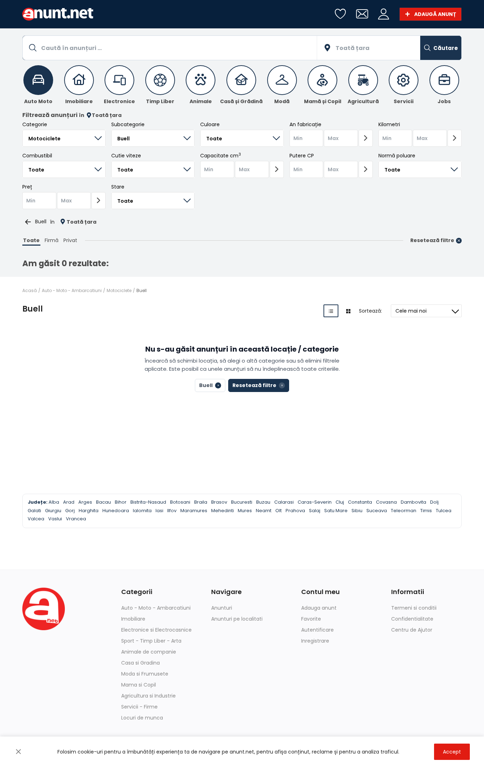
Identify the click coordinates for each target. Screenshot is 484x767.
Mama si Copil (138, 684)
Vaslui (55, 518)
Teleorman (403, 510)
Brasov (219, 502)
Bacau (103, 502)
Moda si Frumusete (144, 673)
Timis (426, 510)
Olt (278, 510)
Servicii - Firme (139, 706)
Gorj (70, 510)
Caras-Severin (315, 502)
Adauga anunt (319, 607)
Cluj (340, 502)
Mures (245, 510)
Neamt (263, 510)
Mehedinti (222, 510)
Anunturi (221, 607)
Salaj (314, 510)
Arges (85, 502)
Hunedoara (115, 510)
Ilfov (171, 510)
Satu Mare (336, 510)
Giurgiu (53, 510)
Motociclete (119, 290)
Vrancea (76, 518)
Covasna (386, 502)
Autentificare (317, 629)
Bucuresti (241, 502)
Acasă (29, 290)
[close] (18, 752)
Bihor (120, 502)
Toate (31, 240)
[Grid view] (348, 311)
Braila (200, 502)
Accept (452, 751)
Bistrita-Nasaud (148, 502)
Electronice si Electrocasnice (156, 629)
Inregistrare (315, 640)
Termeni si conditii (414, 607)
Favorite (311, 618)
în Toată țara (100, 115)
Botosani (180, 502)
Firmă (51, 240)
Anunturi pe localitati (237, 618)
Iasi (159, 510)
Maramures (193, 510)
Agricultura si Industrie (148, 695)
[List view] (330, 310)
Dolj (434, 502)
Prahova (295, 510)
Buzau (263, 502)
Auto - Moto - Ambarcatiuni (72, 290)
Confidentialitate (412, 618)
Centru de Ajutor (411, 629)
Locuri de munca (142, 717)
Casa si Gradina (140, 662)
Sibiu (356, 510)
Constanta (360, 502)
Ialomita (142, 510)
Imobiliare (133, 618)
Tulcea (443, 510)
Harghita (89, 510)
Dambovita (413, 502)
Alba (54, 502)
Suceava (376, 510)
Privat (70, 240)
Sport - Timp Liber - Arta (151, 640)
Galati (34, 510)
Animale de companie (148, 651)
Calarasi (284, 502)
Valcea (36, 518)
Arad (68, 502)
